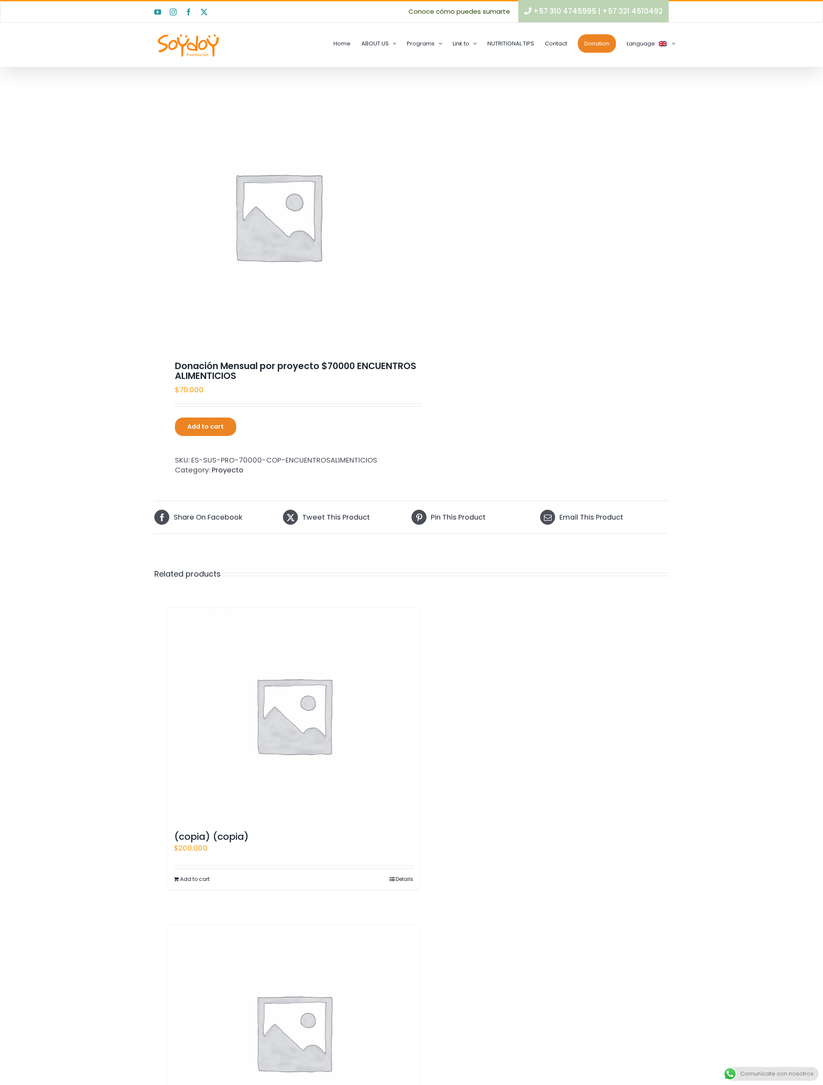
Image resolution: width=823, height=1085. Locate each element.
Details (404, 879)
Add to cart (205, 426)
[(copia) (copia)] (294, 715)
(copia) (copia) (211, 836)
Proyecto (227, 470)
